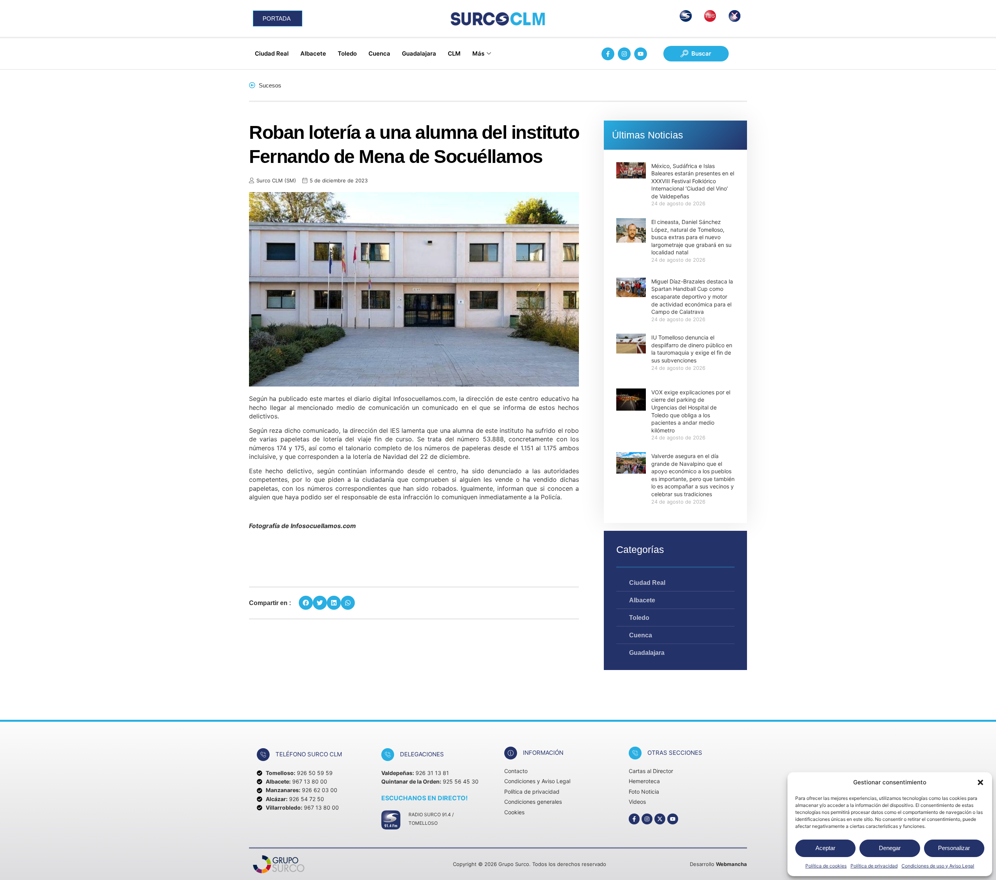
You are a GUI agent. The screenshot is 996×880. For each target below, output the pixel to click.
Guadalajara (419, 53)
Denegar (890, 848)
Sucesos (270, 85)
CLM (454, 53)
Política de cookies (826, 866)
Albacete (313, 53)
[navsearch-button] (696, 53)
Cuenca (379, 53)
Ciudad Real (272, 53)
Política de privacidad (874, 866)
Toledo (347, 53)
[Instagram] (624, 53)
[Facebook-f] (607, 53)
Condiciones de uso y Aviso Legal (937, 866)
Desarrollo (718, 855)
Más (478, 53)
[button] (980, 782)
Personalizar (954, 848)
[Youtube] (640, 53)
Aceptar (825, 848)
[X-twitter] (659, 809)
